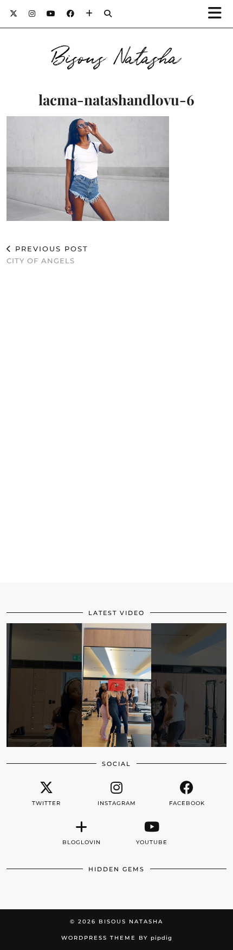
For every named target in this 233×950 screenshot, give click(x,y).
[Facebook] (71, 13)
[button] (218, 14)
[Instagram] (32, 13)
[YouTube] (51, 13)
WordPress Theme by (116, 937)
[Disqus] (116, 432)
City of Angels (47, 254)
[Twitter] (14, 13)
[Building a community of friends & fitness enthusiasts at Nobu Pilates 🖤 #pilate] (116, 685)
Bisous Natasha (117, 55)
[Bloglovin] (89, 13)
